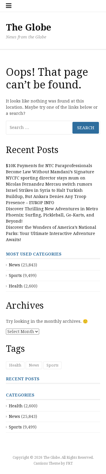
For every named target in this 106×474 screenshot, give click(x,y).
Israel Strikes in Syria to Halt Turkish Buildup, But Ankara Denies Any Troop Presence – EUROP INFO (46, 196)
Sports (15, 275)
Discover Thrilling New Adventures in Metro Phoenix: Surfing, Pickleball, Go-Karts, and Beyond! (52, 214)
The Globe (28, 27)
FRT (69, 463)
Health (16, 286)
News (14, 265)
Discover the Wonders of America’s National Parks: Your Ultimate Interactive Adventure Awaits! (51, 233)
